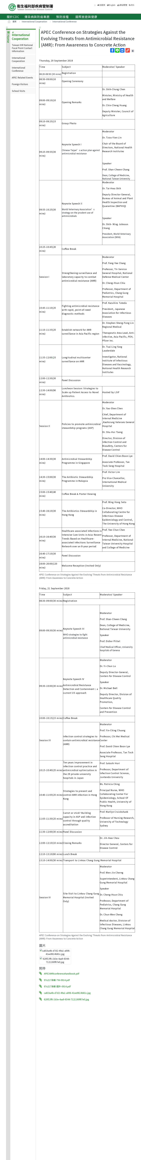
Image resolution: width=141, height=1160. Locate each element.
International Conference (64, 21)
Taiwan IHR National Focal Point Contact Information (22, 48)
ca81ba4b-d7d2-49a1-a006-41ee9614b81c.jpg (67, 992)
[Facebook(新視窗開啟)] (112, 50)
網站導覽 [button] (123, 4)
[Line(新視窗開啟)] (117, 50)
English (112, 4)
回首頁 (102, 4)
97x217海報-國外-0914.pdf (57, 986)
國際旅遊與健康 (86, 17)
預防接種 (62, 17)
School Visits (18, 90)
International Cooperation (34, 21)
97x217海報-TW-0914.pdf (57, 980)
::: (7, 27)
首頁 (14, 21)
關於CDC (13, 17)
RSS (132, 4)
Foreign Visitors (20, 84)
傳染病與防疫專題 (37, 17)
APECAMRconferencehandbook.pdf (61, 973)
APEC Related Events (22, 77)
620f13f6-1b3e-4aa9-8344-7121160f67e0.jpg (66, 999)
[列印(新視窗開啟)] (122, 50)
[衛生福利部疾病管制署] (31, 7)
